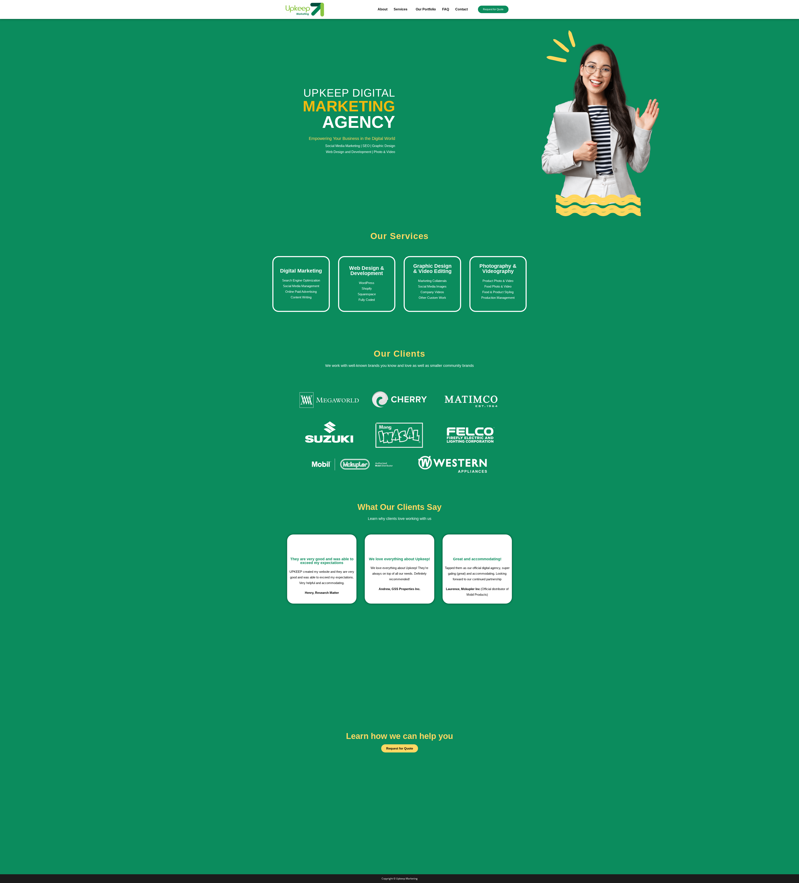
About (382, 9)
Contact (461, 9)
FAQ (445, 9)
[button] (402, 9)
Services (400, 9)
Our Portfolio (426, 9)
